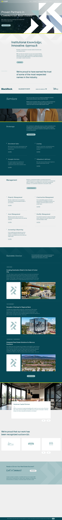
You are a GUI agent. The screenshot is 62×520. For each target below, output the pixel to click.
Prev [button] (44, 421)
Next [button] (49, 421)
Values (23, 506)
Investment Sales (33, 503)
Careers (23, 505)
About (23, 498)
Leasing (31, 501)
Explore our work (31, 376)
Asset (41, 505)
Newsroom (53, 503)
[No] (60, 518)
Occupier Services (33, 505)
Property (41, 501)
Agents (23, 503)
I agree (53, 518)
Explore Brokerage (31, 134)
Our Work (52, 498)
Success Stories (54, 501)
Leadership (24, 501)
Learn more (20, 62)
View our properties (6, 25)
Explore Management (31, 188)
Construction (42, 503)
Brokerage (31, 498)
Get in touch (33, 470)
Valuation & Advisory (33, 506)
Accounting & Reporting (44, 508)
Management (42, 498)
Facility (41, 506)
